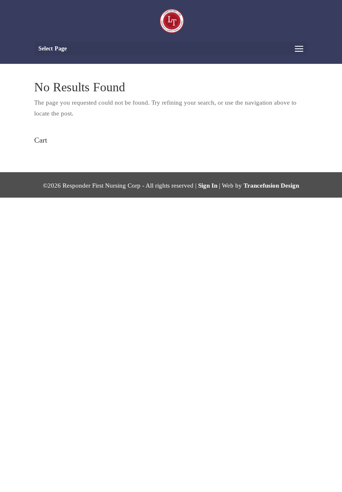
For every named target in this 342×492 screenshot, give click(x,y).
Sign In (207, 185)
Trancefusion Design (271, 185)
